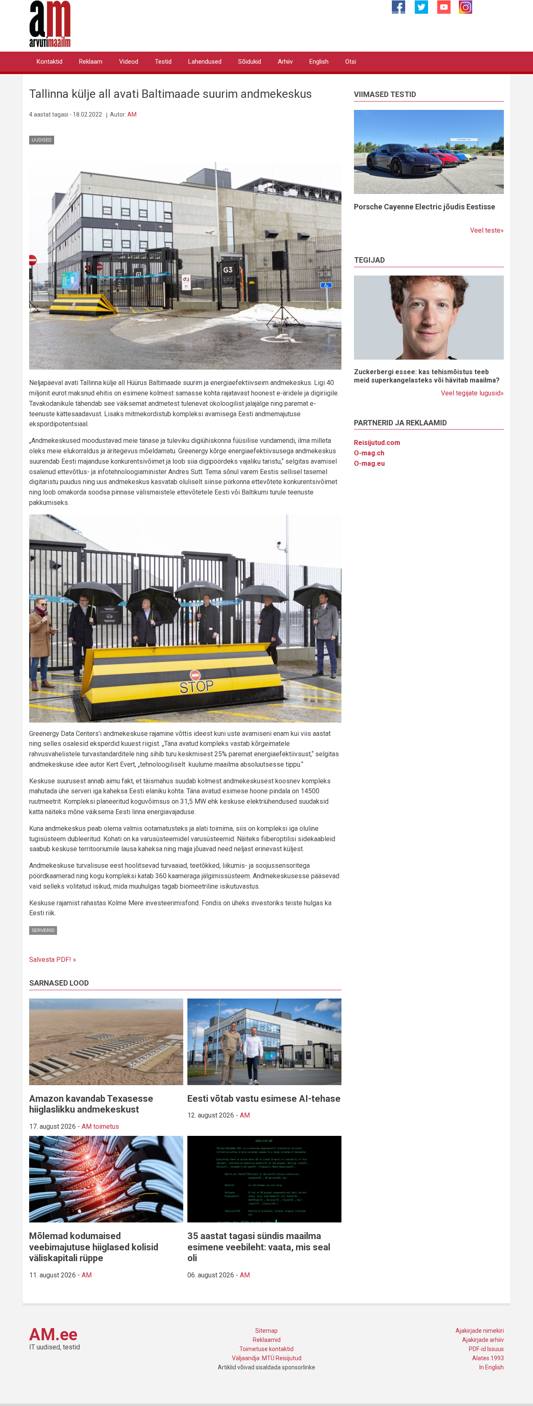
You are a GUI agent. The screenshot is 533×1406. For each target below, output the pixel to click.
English (319, 61)
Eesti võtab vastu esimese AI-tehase (264, 1098)
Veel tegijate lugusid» (472, 393)
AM (132, 114)
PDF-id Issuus (486, 1349)
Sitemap (266, 1330)
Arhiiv (285, 61)
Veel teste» (487, 230)
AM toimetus (100, 1126)
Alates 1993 (488, 1358)
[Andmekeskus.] (185, 265)
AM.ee (53, 1334)
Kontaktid (49, 61)
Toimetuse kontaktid (266, 1349)
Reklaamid (267, 1339)
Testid (163, 61)
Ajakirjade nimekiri (480, 1330)
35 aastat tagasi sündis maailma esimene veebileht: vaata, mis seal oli (258, 1247)
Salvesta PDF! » (52, 960)
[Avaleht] (50, 23)
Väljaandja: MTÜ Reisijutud (266, 1358)
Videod (128, 61)
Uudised (42, 140)
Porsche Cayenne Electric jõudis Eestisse (424, 206)
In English (491, 1367)
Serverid (43, 930)
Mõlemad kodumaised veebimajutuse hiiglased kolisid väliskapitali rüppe (93, 1247)
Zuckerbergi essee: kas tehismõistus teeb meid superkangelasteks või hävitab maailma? (427, 376)
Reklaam (90, 61)
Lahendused (205, 61)
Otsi (350, 61)
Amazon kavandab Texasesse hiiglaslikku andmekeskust (91, 1104)
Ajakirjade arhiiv (483, 1339)
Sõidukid (249, 61)
